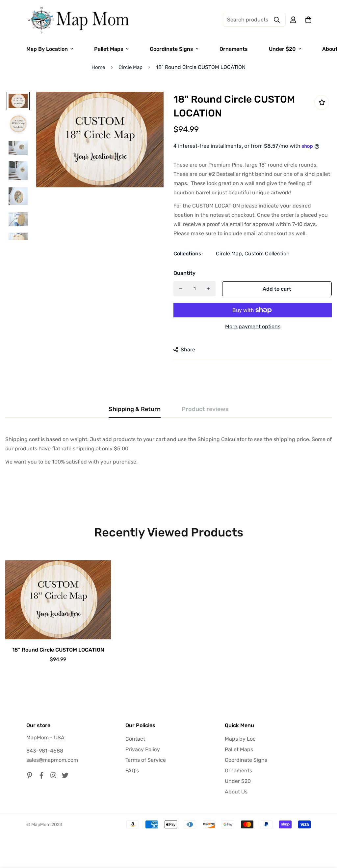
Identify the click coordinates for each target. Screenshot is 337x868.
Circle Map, (229, 253)
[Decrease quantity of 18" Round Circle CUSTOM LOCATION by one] (180, 288)
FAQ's (132, 770)
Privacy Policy (142, 749)
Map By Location (47, 49)
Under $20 (282, 49)
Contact (135, 739)
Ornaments (234, 49)
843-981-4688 (44, 751)
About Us (236, 791)
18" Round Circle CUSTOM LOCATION (58, 650)
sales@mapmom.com (52, 760)
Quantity (184, 273)
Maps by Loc (240, 739)
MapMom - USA (45, 737)
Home (98, 67)
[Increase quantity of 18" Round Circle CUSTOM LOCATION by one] (208, 288)
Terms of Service (145, 760)
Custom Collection (267, 253)
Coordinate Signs (171, 49)
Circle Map (130, 67)
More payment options (252, 326)
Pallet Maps (108, 49)
